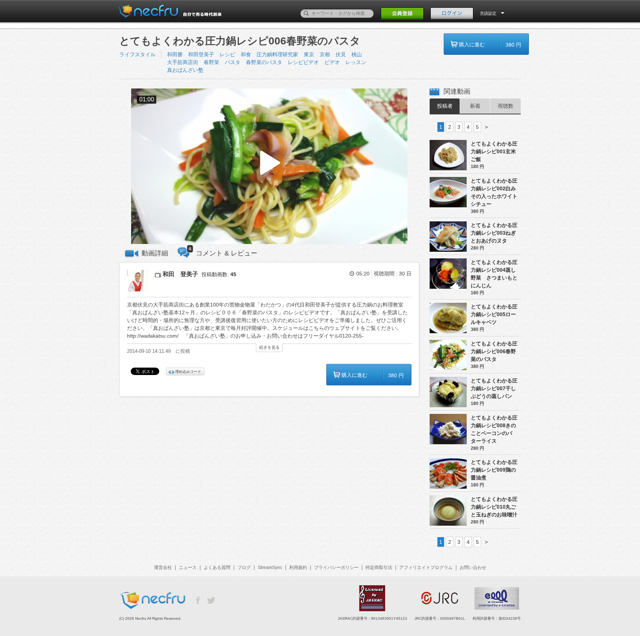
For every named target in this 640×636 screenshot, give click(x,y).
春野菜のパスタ (264, 62)
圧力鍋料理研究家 (277, 54)
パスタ (232, 62)
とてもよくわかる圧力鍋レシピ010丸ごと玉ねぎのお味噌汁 (494, 507)
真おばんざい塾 (185, 70)
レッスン (356, 62)
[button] (269, 166)
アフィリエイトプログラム (426, 567)
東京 (309, 54)
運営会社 (163, 567)
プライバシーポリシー (336, 567)
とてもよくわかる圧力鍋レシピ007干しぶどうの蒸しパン (494, 388)
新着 (475, 106)
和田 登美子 (180, 274)
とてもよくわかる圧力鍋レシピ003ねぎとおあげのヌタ (494, 233)
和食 (246, 54)
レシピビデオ (303, 62)
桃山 (356, 54)
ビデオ (332, 62)
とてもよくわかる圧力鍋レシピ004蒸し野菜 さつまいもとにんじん (494, 273)
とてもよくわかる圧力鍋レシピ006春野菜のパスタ (494, 351)
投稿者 (445, 106)
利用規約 (298, 567)
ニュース (188, 567)
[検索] (306, 13)
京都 (325, 54)
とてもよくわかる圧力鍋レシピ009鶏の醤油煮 (494, 470)
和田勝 (175, 54)
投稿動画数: (218, 274)
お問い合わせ (473, 567)
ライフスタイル (137, 54)
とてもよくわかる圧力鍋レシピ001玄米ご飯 (494, 151)
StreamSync (270, 567)
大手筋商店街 (182, 62)
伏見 (341, 54)
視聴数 (505, 106)
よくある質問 (217, 567)
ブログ (244, 567)
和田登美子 (201, 54)
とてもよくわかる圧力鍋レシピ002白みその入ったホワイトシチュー (494, 192)
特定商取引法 (379, 567)
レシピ (227, 54)
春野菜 (211, 62)
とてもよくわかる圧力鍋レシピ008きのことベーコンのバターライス (494, 429)
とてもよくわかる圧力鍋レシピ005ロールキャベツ (494, 314)
